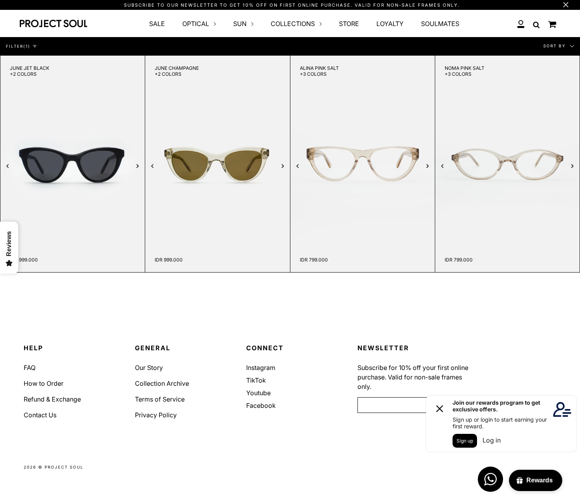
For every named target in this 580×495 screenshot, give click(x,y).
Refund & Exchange (52, 399)
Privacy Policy (156, 415)
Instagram (260, 368)
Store (349, 24)
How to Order (44, 383)
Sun (240, 24)
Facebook (261, 405)
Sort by (555, 45)
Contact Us (40, 415)
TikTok (256, 380)
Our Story (149, 368)
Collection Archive (162, 383)
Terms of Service (160, 399)
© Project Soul (61, 467)
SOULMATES (440, 24)
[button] (7, 167)
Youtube (258, 393)
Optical (196, 24)
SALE (157, 24)
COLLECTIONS (293, 24)
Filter (18, 46)
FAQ (30, 368)
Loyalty (390, 24)
